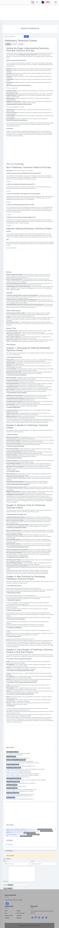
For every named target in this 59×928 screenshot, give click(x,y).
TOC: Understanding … (13, 836)
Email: (32, 861)
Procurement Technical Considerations (15, 762)
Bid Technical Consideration (12, 761)
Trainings (7, 917)
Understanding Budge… (23, 830)
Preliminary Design (10, 776)
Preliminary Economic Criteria (13, 794)
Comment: (5, 881)
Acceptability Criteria (11, 753)
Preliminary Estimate (11, 795)
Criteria (8, 754)
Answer (9, 181)
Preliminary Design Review (12, 791)
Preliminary (8, 786)
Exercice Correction (12, 247)
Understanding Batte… (14, 832)
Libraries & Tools (8, 915)
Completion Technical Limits (12, 766)
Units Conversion (20, 913)
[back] (56, 925)
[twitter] (43, 917)
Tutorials (19, 910)
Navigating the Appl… (21, 829)
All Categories (9, 844)
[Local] (32, 2)
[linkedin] (36, 917)
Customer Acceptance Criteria (13, 783)
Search (26, 36)
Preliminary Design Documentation (14, 789)
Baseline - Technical (11, 758)
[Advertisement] (29, 10)
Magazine (19, 917)
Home (6, 910)
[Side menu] (37, 2)
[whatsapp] (46, 917)
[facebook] (7, 903)
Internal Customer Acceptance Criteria (15, 773)
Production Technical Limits (12, 799)
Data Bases (19, 915)
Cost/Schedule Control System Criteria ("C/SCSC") (18, 769)
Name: (4, 861)
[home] (46, 2)
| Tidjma (38, 925)
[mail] (32, 917)
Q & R (6, 913)
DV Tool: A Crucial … (16, 834)
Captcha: (5, 885)
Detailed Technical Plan (11, 770)
